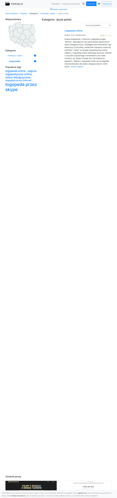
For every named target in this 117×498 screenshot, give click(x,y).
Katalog (23, 13)
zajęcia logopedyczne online (20, 72)
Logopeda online (74, 30)
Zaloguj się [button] (107, 4)
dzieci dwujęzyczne (18, 77)
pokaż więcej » (77, 66)
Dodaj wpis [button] (91, 4)
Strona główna (11, 13)
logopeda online (15, 71)
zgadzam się (82, 493)
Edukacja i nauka (47, 13)
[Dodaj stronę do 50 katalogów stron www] (58, 9)
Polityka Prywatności (18, 496)
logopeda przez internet (18, 80)
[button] (83, 4)
